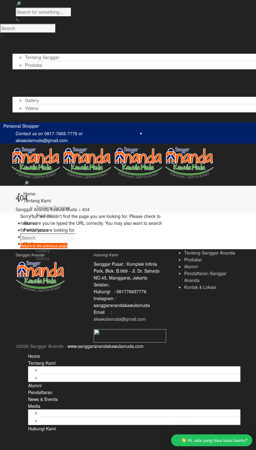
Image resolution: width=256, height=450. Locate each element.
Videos (31, 108)
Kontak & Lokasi (200, 287)
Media (34, 406)
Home (29, 193)
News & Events (43, 399)
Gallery (32, 100)
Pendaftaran (40, 392)
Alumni (191, 266)
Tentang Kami (37, 200)
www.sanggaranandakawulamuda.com (105, 346)
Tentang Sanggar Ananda (209, 253)
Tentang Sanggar (42, 57)
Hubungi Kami (42, 428)
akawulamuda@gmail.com (120, 319)
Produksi (33, 65)
